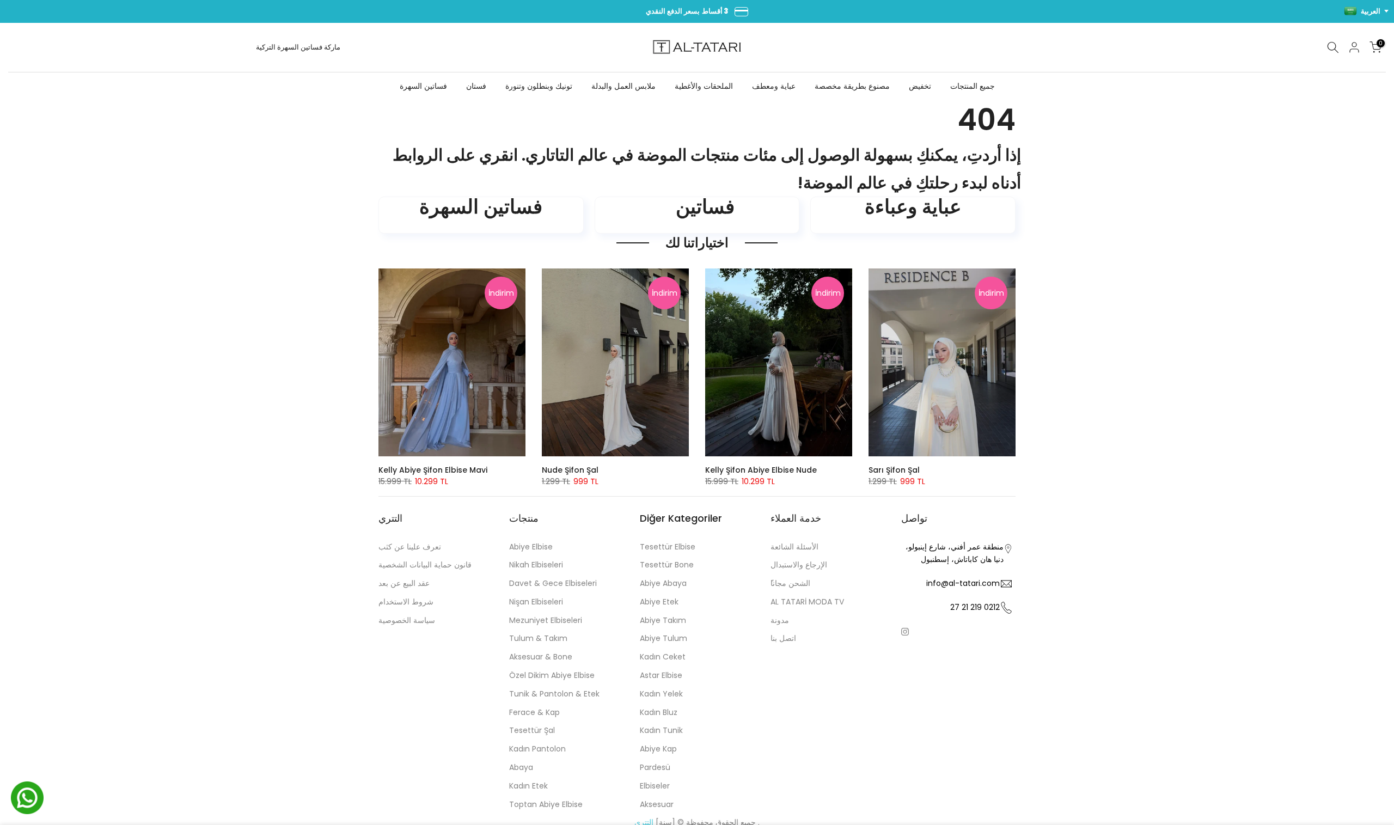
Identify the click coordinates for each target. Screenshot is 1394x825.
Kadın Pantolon (537, 748)
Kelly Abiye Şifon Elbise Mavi (432, 470)
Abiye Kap (658, 748)
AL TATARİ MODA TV (807, 601)
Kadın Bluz (658, 712)
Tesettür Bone (667, 564)
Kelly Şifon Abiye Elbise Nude (761, 470)
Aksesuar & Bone (540, 656)
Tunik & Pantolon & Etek (554, 693)
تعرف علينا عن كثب (409, 546)
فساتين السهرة (299, 47)
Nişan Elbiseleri (536, 601)
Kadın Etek (528, 785)
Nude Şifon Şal (570, 470)
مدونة (780, 620)
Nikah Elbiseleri (536, 564)
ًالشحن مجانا (790, 583)
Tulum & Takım (538, 638)
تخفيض (920, 86)
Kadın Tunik (661, 730)
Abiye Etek (659, 601)
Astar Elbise (661, 675)
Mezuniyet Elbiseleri (545, 620)
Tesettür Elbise (667, 546)
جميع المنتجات (972, 86)
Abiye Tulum (663, 638)
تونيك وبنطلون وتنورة (538, 86)
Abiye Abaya (663, 583)
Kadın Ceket (663, 656)
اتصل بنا (783, 638)
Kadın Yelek (661, 693)
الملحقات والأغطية (704, 86)
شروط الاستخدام (405, 601)
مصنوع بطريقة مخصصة (852, 86)
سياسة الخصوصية (406, 620)
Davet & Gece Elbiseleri (553, 583)
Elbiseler (655, 785)
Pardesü (655, 767)
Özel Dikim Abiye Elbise (552, 675)
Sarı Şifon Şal (894, 470)
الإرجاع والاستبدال (799, 564)
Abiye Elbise (531, 546)
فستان (476, 86)
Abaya (521, 767)
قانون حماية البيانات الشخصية (425, 564)
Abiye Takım (663, 620)
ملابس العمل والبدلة (623, 86)
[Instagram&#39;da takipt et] (905, 631)
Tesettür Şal (532, 730)
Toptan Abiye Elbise (546, 804)
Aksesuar (657, 804)
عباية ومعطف (774, 86)
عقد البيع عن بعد (404, 583)
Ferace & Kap (534, 712)
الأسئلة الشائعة (794, 546)
